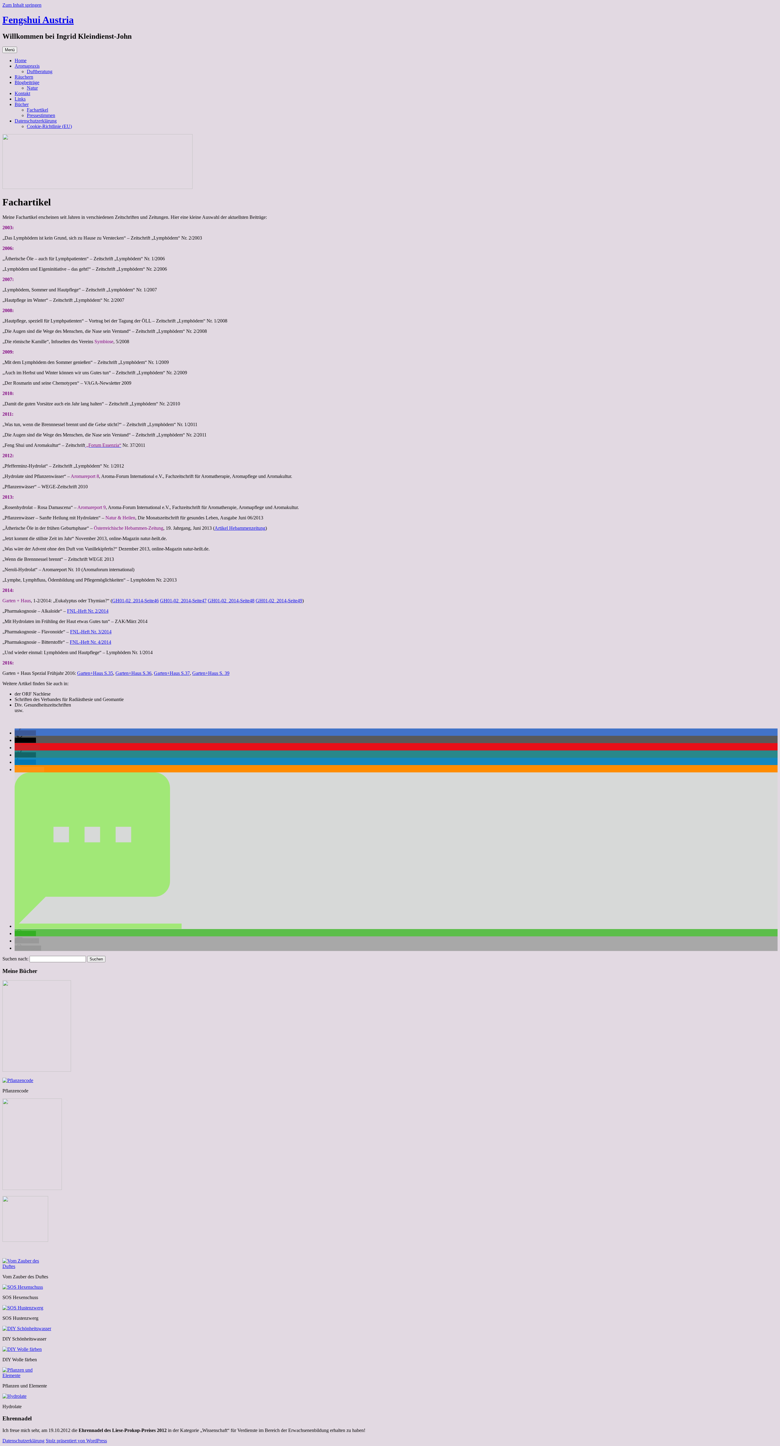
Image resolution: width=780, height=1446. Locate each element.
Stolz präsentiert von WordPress (76, 1440)
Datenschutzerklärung (36, 120)
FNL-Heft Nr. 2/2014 (87, 611)
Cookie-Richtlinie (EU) (49, 126)
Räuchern (24, 77)
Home (21, 60)
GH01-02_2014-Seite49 (279, 600)
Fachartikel (37, 109)
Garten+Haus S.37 (172, 673)
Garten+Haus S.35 (95, 673)
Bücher (22, 104)
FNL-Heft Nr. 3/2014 (91, 631)
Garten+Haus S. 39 (210, 673)
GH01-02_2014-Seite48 (231, 600)
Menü (10, 50)
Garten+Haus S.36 (133, 673)
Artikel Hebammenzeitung (239, 528)
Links (20, 99)
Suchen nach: (15, 958)
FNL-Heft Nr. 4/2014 (90, 642)
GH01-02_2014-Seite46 (135, 600)
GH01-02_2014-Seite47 (183, 600)
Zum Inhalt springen (21, 5)
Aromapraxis (27, 66)
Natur (32, 88)
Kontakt (22, 93)
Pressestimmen (41, 115)
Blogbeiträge (27, 82)
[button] (25, 732)
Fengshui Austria (38, 19)
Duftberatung (39, 71)
